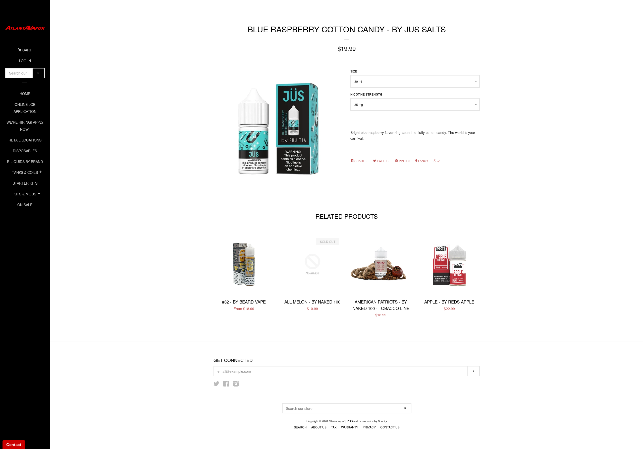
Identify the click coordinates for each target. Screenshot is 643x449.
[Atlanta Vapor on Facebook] (226, 384)
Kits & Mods (25, 193)
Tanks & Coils (25, 172)
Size (353, 71)
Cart (26, 49)
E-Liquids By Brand (25, 161)
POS (350, 421)
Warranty (349, 427)
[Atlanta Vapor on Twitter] (216, 384)
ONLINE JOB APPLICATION (25, 108)
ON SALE (24, 204)
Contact (13, 444)
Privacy (369, 427)
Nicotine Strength (366, 94)
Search (300, 427)
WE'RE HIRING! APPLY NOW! (25, 126)
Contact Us (390, 427)
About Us (319, 427)
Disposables (25, 150)
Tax (334, 427)
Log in (25, 60)
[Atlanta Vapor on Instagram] (236, 384)
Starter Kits (25, 183)
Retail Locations (25, 139)
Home (25, 93)
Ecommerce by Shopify (373, 421)
